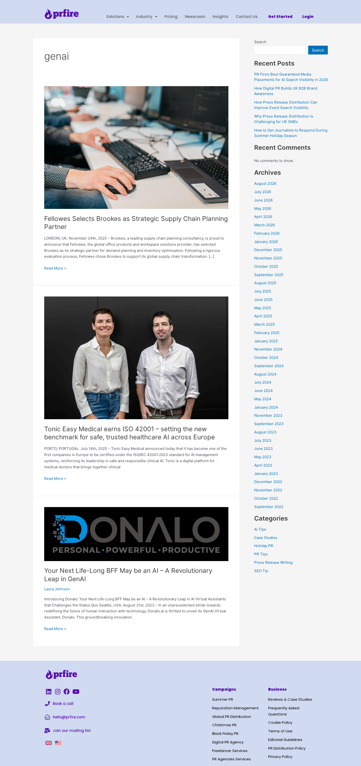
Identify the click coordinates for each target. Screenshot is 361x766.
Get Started (280, 16)
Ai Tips (260, 529)
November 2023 (268, 415)
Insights (220, 16)
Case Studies (265, 537)
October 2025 (266, 266)
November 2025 (268, 258)
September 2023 (269, 423)
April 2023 (263, 465)
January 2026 (266, 241)
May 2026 (262, 208)
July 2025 (262, 291)
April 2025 (263, 316)
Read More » (55, 267)
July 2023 (262, 440)
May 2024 (262, 399)
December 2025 (268, 249)
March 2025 (264, 324)
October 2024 (266, 357)
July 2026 (262, 191)
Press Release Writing (273, 562)
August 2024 (265, 374)
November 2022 (268, 490)
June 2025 (263, 299)
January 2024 (266, 407)
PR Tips (261, 554)
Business (277, 689)
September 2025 (268, 274)
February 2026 (266, 233)
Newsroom (195, 16)
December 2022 (268, 481)
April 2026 (263, 216)
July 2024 (262, 382)
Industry (144, 16)
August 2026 (265, 183)
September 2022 (268, 506)
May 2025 (262, 308)
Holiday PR (263, 545)
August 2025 (265, 283)
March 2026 (264, 225)
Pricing (171, 16)
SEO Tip (261, 570)
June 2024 (263, 390)
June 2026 (263, 200)
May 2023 (262, 457)
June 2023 (263, 448)
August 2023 (265, 432)
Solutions (115, 16)
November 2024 (268, 349)
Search (260, 42)
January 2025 (266, 341)
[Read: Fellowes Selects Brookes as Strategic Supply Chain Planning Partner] (136, 147)
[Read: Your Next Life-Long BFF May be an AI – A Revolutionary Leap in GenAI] (136, 533)
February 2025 (266, 332)
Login (308, 16)
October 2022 (266, 498)
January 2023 (266, 473)
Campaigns (224, 689)
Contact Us (247, 16)
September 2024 (269, 365)
